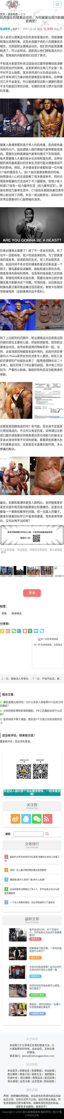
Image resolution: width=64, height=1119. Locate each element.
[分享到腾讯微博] (19, 631)
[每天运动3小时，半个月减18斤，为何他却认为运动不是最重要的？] (18, 934)
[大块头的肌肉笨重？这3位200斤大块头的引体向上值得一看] (18, 972)
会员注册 (25, 1081)
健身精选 (17, 613)
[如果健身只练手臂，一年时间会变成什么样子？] (18, 953)
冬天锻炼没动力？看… (34, 576)
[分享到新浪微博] (8, 631)
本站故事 (49, 1070)
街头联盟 (13, 1081)
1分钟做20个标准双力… (7, 576)
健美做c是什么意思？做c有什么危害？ (28, 880)
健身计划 (25, 1074)
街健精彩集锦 (37, 995)
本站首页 (12, 1070)
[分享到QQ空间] (2, 631)
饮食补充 (12, 1077)
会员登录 (37, 1081)
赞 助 (32, 592)
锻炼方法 (37, 1074)
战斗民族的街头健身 (47, 576)
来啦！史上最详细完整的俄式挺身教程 (28, 870)
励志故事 (49, 1077)
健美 (4, 613)
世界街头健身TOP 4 (20, 576)
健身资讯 (35, 939)
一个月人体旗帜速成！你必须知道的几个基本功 (32, 902)
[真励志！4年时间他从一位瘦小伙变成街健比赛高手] (18, 1009)
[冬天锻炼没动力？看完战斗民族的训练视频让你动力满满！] (33, 570)
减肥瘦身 (49, 1074)
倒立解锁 (12, 1074)
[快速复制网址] (42, 631)
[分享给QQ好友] (25, 631)
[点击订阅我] (46, 818)
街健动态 (25, 1070)
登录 (27, 741)
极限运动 (37, 1077)
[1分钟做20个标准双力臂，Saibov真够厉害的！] (6, 570)
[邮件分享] (36, 631)
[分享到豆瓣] (30, 631)
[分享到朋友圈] (14, 631)
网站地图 (49, 1081)
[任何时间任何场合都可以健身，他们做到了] (18, 990)
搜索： (9, 833)
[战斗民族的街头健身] (47, 570)
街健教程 (37, 1070)
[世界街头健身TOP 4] (20, 570)
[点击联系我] (15, 818)
